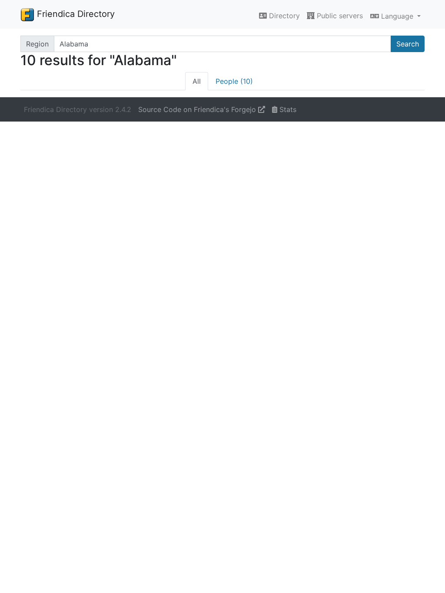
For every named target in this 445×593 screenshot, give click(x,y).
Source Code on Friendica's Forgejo (198, 109)
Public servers (339, 15)
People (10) (234, 81)
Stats (286, 109)
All (197, 81)
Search (407, 44)
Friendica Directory (74, 14)
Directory (283, 15)
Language (397, 16)
